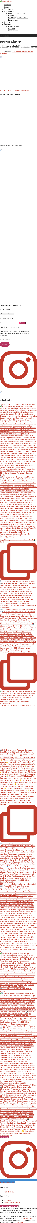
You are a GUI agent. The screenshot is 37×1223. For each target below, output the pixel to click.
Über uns (7, 24)
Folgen (4, 344)
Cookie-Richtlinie (26, 1218)
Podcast (7, 7)
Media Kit (11, 29)
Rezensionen (9, 11)
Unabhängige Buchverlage (18, 18)
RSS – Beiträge (9, 1192)
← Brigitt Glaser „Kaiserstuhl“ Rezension (14, 90)
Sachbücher (12, 15)
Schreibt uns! (13, 31)
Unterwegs (8, 22)
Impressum (8, 1200)
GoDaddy (20, 1222)
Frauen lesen (13, 20)
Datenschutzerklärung (12, 1202)
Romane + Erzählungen (17, 13)
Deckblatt (7, 5)
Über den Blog (13, 26)
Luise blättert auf (18, 52)
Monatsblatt (8, 9)
